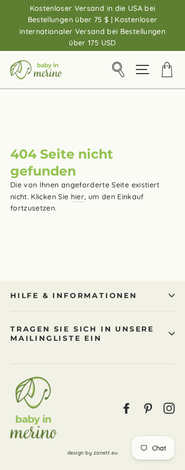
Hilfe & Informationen (73, 295)
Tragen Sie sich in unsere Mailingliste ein (82, 333)
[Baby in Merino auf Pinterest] (148, 407)
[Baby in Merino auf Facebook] (126, 407)
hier (77, 196)
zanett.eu (106, 452)
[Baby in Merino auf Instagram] (169, 407)
